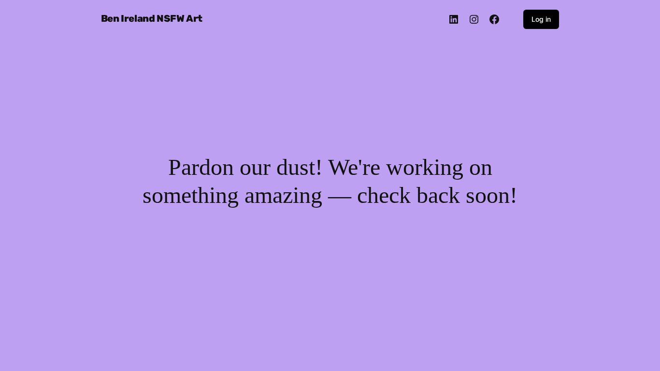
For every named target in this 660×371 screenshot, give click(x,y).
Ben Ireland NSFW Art (151, 18)
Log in (541, 19)
